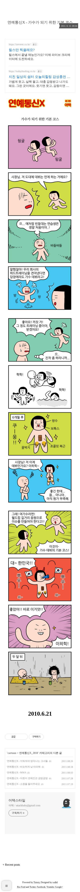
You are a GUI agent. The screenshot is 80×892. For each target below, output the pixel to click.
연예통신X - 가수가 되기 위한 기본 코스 (40, 22)
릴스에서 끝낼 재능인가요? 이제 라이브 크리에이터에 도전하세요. (39, 56)
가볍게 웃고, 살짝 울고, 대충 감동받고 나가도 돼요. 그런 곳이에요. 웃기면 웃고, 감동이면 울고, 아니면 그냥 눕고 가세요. (39, 84)
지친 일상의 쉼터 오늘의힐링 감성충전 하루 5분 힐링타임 (39, 77)
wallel (55, 882)
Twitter (33, 887)
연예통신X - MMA (16, 772)
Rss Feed (21, 887)
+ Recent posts (11, 864)
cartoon (12, 753)
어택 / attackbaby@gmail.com (24, 805)
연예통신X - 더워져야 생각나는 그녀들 (27, 761)
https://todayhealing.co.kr (22, 71)
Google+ (59, 887)
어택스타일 (17, 800)
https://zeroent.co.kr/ (20, 44)
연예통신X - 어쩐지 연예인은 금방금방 (27, 778)
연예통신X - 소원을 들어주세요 (23, 784)
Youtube (50, 887)
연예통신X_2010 (28, 753)
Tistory (36, 882)
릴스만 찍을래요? (22, 50)
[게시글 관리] (23, 737)
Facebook (41, 887)
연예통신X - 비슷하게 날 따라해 (24, 766)
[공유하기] (19, 737)
